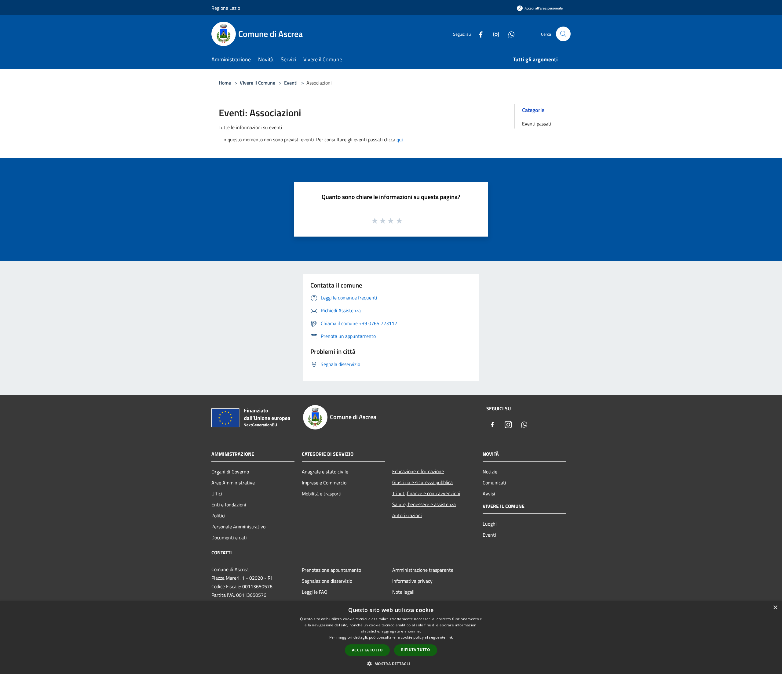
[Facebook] (478, 34)
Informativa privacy (412, 581)
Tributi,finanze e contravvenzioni (426, 493)
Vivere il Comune (258, 82)
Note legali (403, 592)
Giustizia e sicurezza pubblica (422, 482)
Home (225, 82)
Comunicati (494, 482)
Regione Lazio (225, 8)
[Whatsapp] (509, 34)
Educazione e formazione (418, 471)
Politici (218, 515)
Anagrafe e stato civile (325, 471)
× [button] (775, 607)
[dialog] (391, 637)
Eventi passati (536, 123)
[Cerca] (563, 34)
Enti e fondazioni (228, 504)
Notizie (490, 471)
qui (399, 139)
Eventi (291, 82)
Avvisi (489, 493)
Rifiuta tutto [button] (415, 649)
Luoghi (490, 523)
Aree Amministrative (233, 482)
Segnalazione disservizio (327, 581)
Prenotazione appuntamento (331, 570)
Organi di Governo (230, 471)
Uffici (216, 493)
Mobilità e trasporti (322, 493)
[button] (391, 664)
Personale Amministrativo (238, 526)
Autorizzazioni (407, 515)
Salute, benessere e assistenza (424, 504)
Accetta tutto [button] (367, 650)
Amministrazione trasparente (422, 570)
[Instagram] (494, 34)
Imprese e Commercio (324, 482)
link (450, 637)
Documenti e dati (229, 537)
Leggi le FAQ (314, 592)
